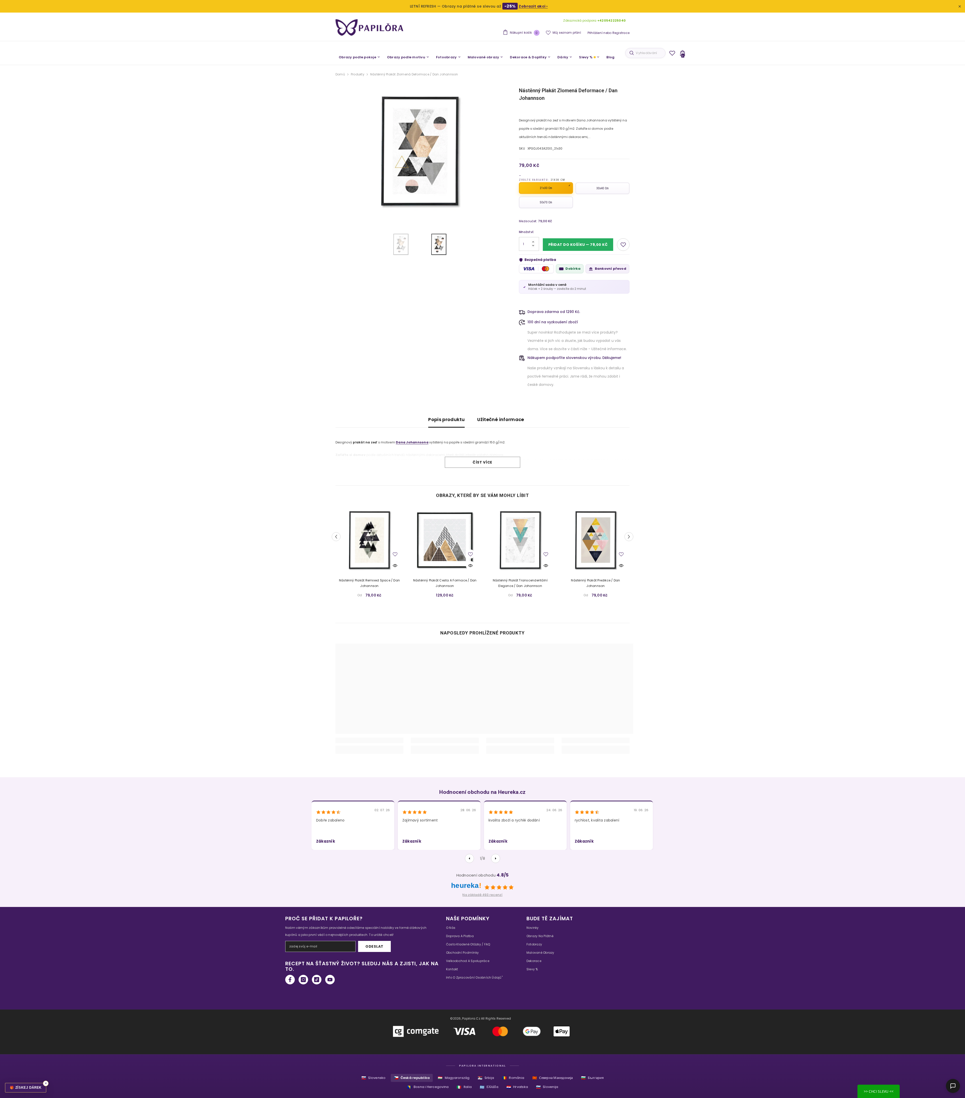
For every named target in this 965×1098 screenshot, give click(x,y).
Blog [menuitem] (610, 57)
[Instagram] (303, 979)
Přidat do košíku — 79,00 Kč (578, 244)
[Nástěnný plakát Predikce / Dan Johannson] (596, 540)
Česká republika (412, 1077)
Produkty (357, 74)
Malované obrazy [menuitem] (483, 57)
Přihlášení (595, 33)
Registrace (621, 33)
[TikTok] (316, 979)
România (513, 1077)
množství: (526, 232)
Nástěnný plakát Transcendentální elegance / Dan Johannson (520, 583)
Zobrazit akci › (533, 6)
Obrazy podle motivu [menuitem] (406, 57)
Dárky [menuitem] (562, 57)
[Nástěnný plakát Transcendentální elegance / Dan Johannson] (520, 540)
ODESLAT (374, 946)
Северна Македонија (552, 1077)
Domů (340, 74)
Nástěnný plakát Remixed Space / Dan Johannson (369, 583)
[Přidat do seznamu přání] (623, 244)
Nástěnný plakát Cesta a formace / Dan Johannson (445, 583)
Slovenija (547, 1087)
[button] (336, 536)
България (592, 1077)
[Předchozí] (469, 858)
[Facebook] (290, 979)
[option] (419, 151)
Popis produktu (446, 419)
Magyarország (453, 1077)
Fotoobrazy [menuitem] (446, 57)
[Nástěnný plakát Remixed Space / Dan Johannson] (369, 540)
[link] (369, 740)
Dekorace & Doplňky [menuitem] (528, 57)
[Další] (495, 858)
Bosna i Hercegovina (428, 1087)
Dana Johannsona (412, 442)
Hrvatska (517, 1087)
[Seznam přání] (672, 53)
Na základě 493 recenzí (482, 894)
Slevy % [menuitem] (586, 57)
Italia (464, 1087)
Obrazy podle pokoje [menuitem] (357, 57)
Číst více (482, 462)
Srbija (486, 1077)
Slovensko (373, 1077)
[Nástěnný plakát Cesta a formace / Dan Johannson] (445, 540)
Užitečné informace (500, 419)
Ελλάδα (489, 1087)
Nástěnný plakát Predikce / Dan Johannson (595, 583)
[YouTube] (330, 979)
